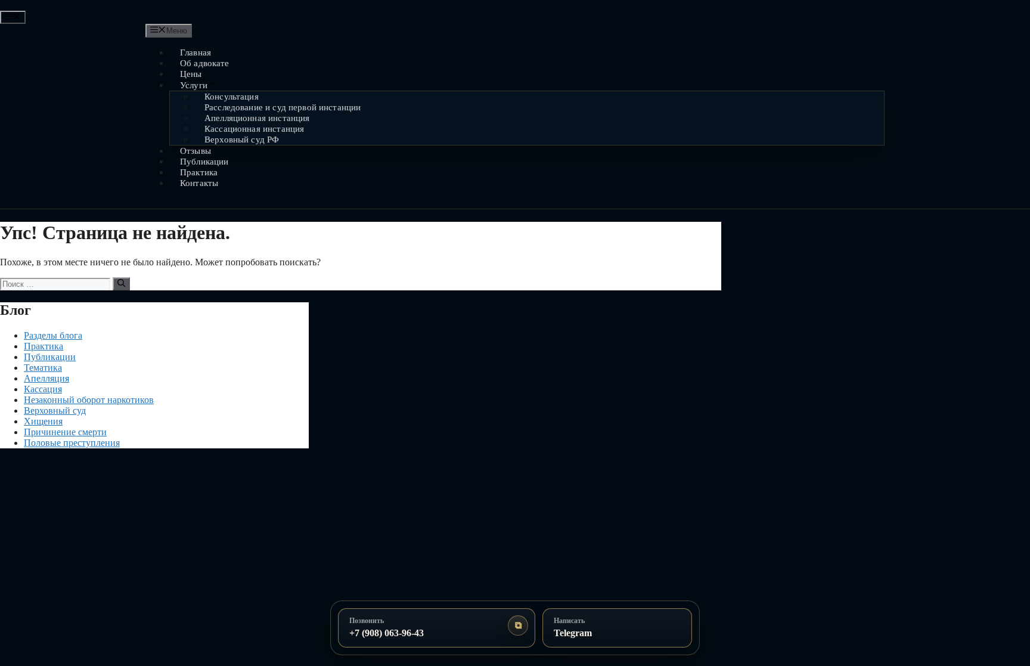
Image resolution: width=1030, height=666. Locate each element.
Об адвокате (204, 63)
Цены (191, 74)
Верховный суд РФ (241, 139)
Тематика (43, 368)
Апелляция (46, 378)
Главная (195, 52)
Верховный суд (55, 410)
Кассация (43, 389)
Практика (199, 172)
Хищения (43, 421)
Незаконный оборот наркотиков (89, 400)
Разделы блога (53, 335)
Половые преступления (72, 443)
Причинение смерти (65, 432)
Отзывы (195, 151)
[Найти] (121, 283)
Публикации (204, 161)
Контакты (199, 183)
